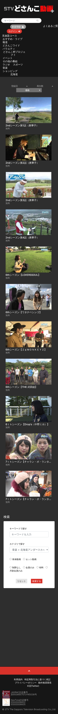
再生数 (40, 86)
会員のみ (30, 567)
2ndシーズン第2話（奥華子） (22, 162)
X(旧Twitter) (33, 686)
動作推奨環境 (44, 682)
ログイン (13, 31)
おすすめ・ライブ (12, 38)
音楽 (5, 67)
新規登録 (16, 26)
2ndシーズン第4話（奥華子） (22, 237)
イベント (8, 58)
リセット (21, 581)
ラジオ (6, 64)
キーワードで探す (18, 528)
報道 (5, 42)
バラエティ (9, 48)
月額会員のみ (16, 570)
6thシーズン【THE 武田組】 (21, 386)
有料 (41, 567)
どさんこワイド (11, 45)
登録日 (14, 86)
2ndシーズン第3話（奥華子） (22, 200)
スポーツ (18, 64)
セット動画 (31, 559)
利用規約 (18, 679)
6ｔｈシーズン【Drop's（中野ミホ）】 (27, 424)
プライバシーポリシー (26, 682)
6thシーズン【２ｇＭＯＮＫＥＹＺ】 (26, 349)
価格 (27, 90)
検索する (36, 581)
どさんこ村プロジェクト (14, 53)
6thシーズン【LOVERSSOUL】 (23, 274)
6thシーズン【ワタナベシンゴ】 (24, 312)
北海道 (14, 74)
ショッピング (10, 71)
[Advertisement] (29, 620)
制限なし (16, 567)
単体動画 (16, 559)
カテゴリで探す (17, 544)
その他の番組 (10, 61)
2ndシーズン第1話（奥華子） (22, 125)
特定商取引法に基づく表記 (37, 679)
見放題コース (9, 35)
